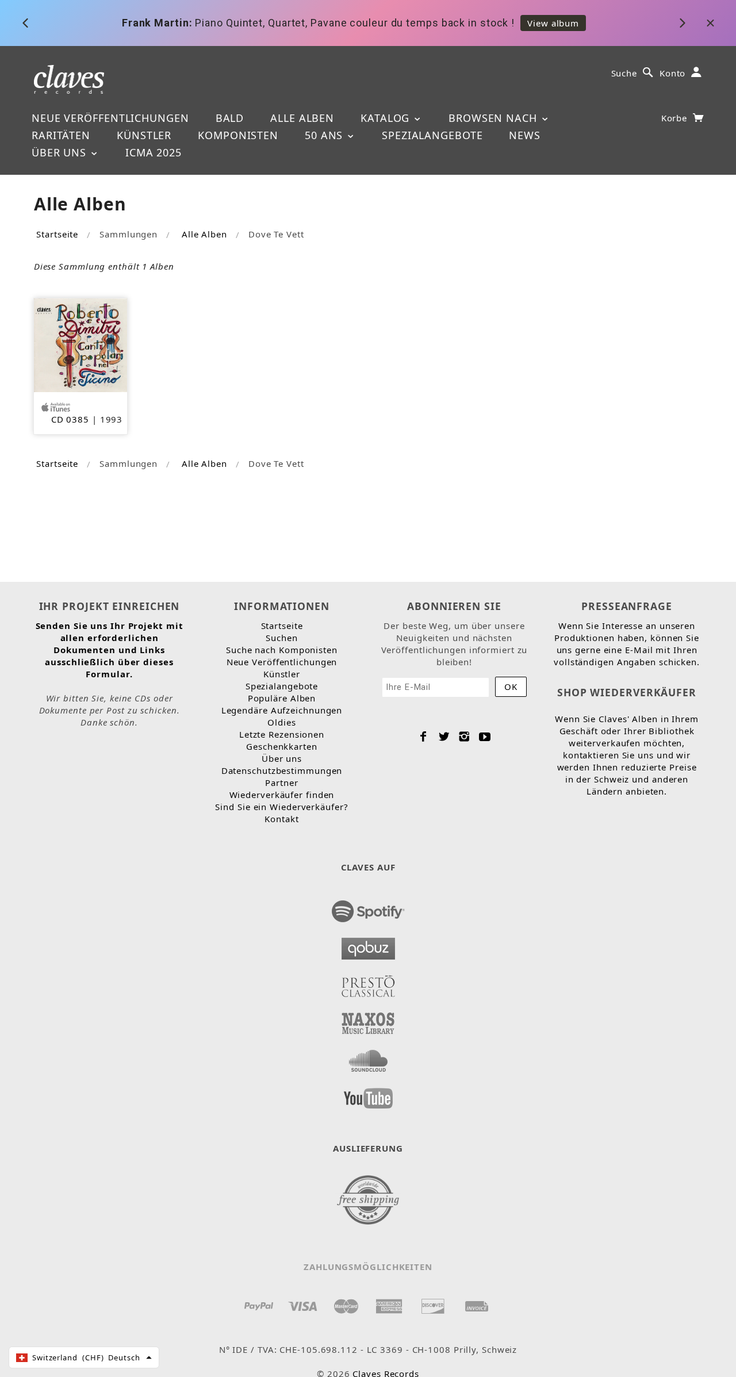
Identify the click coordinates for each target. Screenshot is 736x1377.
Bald (230, 118)
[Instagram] (464, 736)
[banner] (69, 78)
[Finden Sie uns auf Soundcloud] (368, 1057)
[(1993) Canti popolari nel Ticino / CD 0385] (80, 344)
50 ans (325, 135)
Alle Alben (302, 118)
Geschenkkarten (281, 746)
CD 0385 (70, 419)
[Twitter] (444, 736)
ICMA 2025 (153, 152)
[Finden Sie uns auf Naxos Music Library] (368, 1020)
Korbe (675, 118)
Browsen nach (494, 118)
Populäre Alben (282, 698)
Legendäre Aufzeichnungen (282, 710)
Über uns (61, 152)
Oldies (281, 722)
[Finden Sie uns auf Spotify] (368, 908)
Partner (281, 782)
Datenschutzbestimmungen (282, 770)
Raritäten (61, 135)
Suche (624, 73)
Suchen (281, 637)
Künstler (144, 135)
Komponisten (238, 135)
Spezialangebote (432, 135)
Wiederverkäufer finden (282, 794)
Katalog (387, 118)
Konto (673, 73)
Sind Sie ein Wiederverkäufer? (281, 806)
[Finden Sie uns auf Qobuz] (368, 945)
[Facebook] (423, 736)
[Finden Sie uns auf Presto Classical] (368, 982)
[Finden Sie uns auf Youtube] (368, 1094)
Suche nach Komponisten (282, 649)
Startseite (57, 234)
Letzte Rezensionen (281, 734)
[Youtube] (485, 736)
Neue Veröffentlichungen (110, 118)
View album (553, 23)
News (524, 135)
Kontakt (281, 818)
